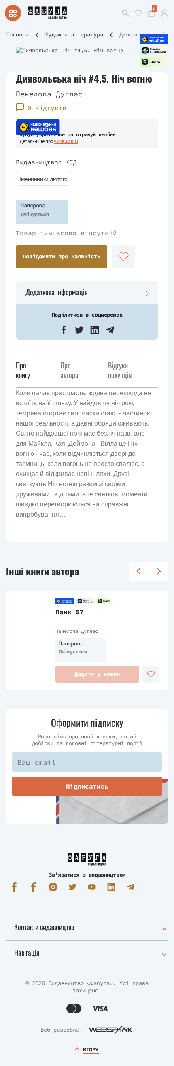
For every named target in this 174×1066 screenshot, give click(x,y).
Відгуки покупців (120, 370)
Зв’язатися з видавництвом (87, 874)
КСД (71, 162)
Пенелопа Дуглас (49, 93)
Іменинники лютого (43, 179)
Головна (17, 34)
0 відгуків (47, 108)
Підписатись (87, 786)
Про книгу (23, 370)
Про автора (69, 370)
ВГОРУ (90, 1049)
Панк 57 (69, 612)
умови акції (66, 141)
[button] (64, 330)
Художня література (74, 34)
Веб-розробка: (61, 1029)
